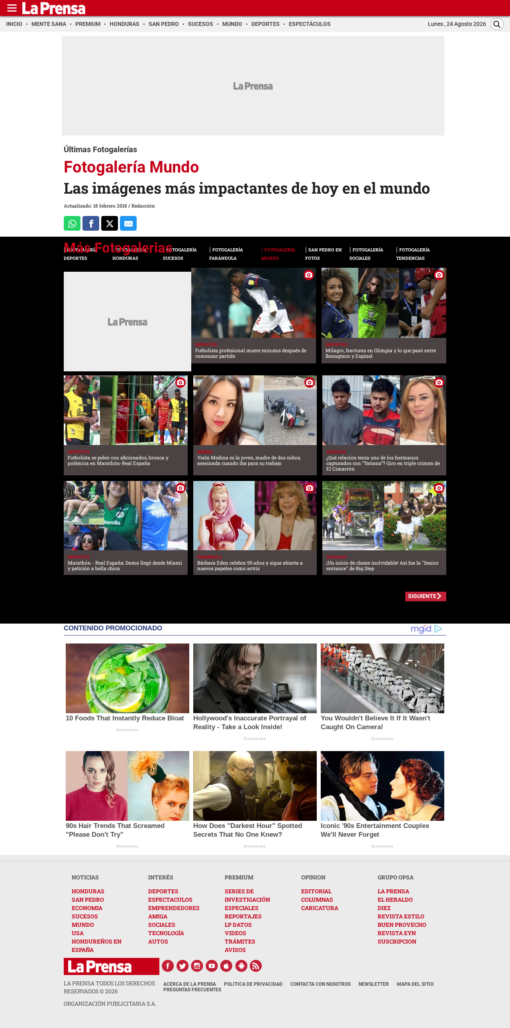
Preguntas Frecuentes (192, 990)
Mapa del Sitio (415, 984)
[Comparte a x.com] (109, 223)
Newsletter (374, 984)
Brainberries (127, 730)
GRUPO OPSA (396, 877)
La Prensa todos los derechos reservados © (109, 987)
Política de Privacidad (253, 984)
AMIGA (157, 916)
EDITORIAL (316, 891)
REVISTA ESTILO (401, 916)
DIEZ (384, 908)
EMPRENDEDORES (174, 908)
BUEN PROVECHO (402, 924)
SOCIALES (161, 924)
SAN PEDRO (88, 899)
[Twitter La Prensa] (182, 966)
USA (78, 933)
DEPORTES (163, 891)
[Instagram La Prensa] (197, 966)
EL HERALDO (395, 899)
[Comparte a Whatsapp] (72, 223)
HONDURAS (88, 891)
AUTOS (158, 941)
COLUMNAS (317, 899)
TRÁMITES (240, 941)
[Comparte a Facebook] (90, 223)
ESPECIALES (242, 908)
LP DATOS (238, 924)
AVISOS (235, 949)
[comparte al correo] (128, 223)
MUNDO (83, 924)
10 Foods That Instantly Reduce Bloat (125, 718)
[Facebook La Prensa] (167, 966)
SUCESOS (85, 916)
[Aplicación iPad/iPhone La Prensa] (226, 966)
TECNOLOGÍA (166, 933)
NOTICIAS (85, 877)
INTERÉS (160, 877)
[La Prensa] (100, 966)
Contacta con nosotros (320, 984)
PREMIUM (239, 877)
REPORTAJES (243, 916)
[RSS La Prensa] (256, 966)
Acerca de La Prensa (189, 984)
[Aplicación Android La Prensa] (241, 966)
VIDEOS (235, 933)
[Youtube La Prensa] (212, 966)
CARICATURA (319, 908)
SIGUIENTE (422, 596)
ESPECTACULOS (170, 899)
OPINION (313, 877)
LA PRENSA (393, 891)
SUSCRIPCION (397, 941)
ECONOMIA (87, 908)
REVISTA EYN (397, 933)
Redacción (143, 205)
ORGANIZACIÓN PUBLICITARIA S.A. (110, 1003)
